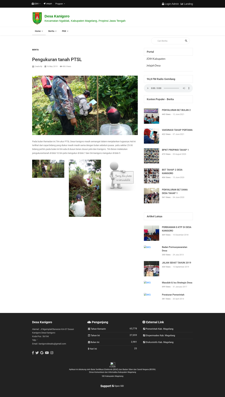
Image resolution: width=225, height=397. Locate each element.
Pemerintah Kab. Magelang (159, 328)
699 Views (166, 287)
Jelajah (48, 4)
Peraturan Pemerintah (173, 294)
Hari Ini (93, 348)
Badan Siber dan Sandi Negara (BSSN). (139, 369)
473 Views (166, 154)
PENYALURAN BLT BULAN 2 (176, 110)
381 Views (166, 299)
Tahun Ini (95, 335)
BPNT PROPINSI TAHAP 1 (175, 150)
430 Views (166, 267)
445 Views (166, 114)
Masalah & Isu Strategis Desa (177, 282)
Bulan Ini (94, 342)
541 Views (166, 197)
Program (59, 4)
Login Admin (171, 3)
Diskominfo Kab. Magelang (159, 342)
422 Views (166, 134)
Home (38, 31)
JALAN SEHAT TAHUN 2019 (176, 262)
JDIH (36, 4)
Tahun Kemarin (98, 328)
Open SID (119, 386)
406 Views (166, 177)
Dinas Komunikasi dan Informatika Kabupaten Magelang (112, 372)
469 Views (166, 235)
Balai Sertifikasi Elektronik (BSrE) (105, 369)
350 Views (166, 255)
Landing (188, 3)
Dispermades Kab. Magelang (160, 335)
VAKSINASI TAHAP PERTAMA (177, 130)
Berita (51, 31)
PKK (64, 31)
